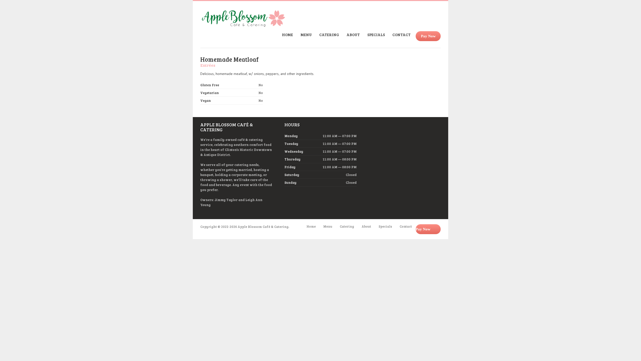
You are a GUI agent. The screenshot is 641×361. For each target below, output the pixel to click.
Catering (329, 34)
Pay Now (428, 36)
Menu (306, 34)
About (353, 34)
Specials (376, 34)
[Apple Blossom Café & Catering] (243, 25)
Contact (401, 34)
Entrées (207, 65)
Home (287, 34)
